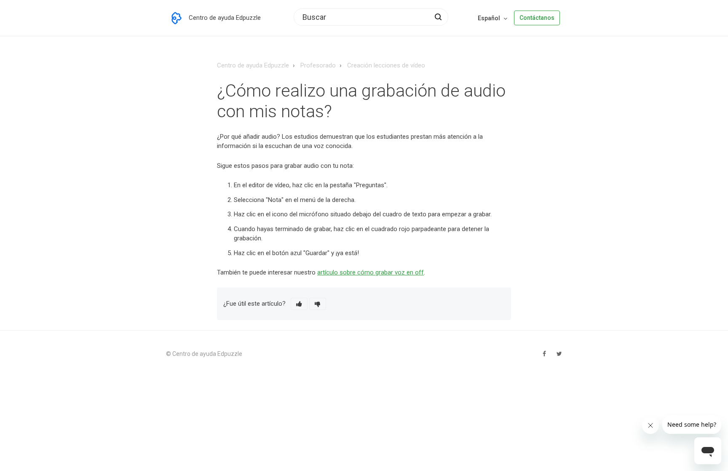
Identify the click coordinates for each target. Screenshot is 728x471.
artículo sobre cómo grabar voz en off (370, 272)
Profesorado (318, 65)
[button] (299, 304)
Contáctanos (536, 17)
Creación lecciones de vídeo (386, 65)
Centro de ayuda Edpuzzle (253, 65)
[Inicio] (176, 18)
